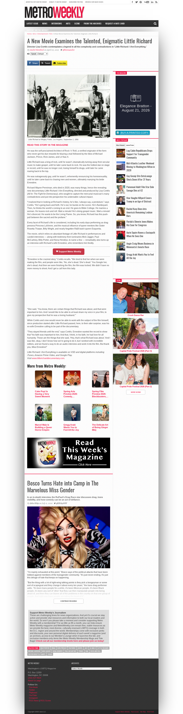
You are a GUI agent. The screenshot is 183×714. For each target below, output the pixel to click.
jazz (86, 648)
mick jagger (46, 651)
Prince (81, 651)
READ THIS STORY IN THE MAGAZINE (47, 145)
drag (53, 648)
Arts (68, 23)
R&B (86, 651)
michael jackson (34, 651)
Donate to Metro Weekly (58, 2)
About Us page (34, 680)
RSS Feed (150, 712)
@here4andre (68, 49)
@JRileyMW (61, 503)
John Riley (34, 503)
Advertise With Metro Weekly (36, 2)
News (44, 23)
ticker (49, 654)
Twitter (32, 690)
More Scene (136, 392)
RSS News (34, 700)
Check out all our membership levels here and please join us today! (70, 641)
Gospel (80, 648)
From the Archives (92, 23)
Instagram (33, 698)
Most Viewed (120, 145)
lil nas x (93, 648)
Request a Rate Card (115, 23)
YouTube (33, 695)
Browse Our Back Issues (94, 2)
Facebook (33, 687)
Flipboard (33, 692)
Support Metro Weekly (37, 30)
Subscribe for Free (76, 2)
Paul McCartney (70, 651)
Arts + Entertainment (40, 34)
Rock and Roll (95, 651)
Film (50, 34)
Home (29, 34)
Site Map (143, 712)
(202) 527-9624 (34, 678)
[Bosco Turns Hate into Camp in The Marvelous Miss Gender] (68, 567)
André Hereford (37, 49)
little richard (103, 648)
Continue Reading (68, 601)
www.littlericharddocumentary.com (48, 358)
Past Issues (135, 712)
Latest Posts (130, 145)
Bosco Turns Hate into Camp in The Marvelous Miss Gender (62, 486)
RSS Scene (45, 700)
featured (72, 648)
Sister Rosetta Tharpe (36, 654)
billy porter (44, 648)
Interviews (56, 23)
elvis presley (62, 648)
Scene (77, 23)
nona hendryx (58, 651)
